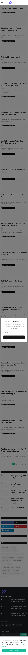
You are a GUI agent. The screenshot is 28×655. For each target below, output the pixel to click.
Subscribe (14, 337)
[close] (26, 638)
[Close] (25, 320)
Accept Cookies (14, 650)
